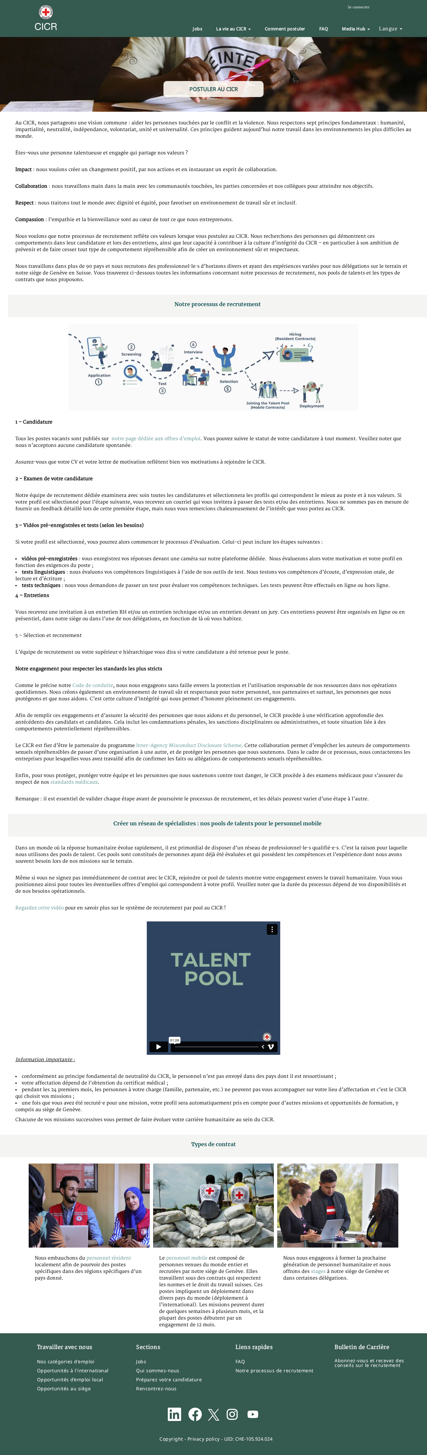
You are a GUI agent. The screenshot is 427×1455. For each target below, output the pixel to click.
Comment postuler (285, 29)
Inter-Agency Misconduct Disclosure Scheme (189, 745)
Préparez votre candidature (169, 1379)
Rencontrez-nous (156, 1388)
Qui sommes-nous (157, 1370)
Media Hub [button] (354, 29)
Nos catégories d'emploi (66, 1361)
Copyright (171, 1439)
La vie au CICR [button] (232, 29)
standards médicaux (74, 782)
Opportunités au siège (64, 1388)
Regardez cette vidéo (39, 908)
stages (319, 1271)
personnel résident (108, 1258)
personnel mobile (186, 1258)
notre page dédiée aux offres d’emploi (155, 439)
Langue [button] (389, 29)
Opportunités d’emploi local (70, 1379)
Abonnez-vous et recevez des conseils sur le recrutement (369, 1363)
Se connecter (359, 7)
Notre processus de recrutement (275, 1370)
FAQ (323, 29)
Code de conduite (92, 685)
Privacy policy (203, 1439)
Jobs (197, 29)
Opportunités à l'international (73, 1370)
